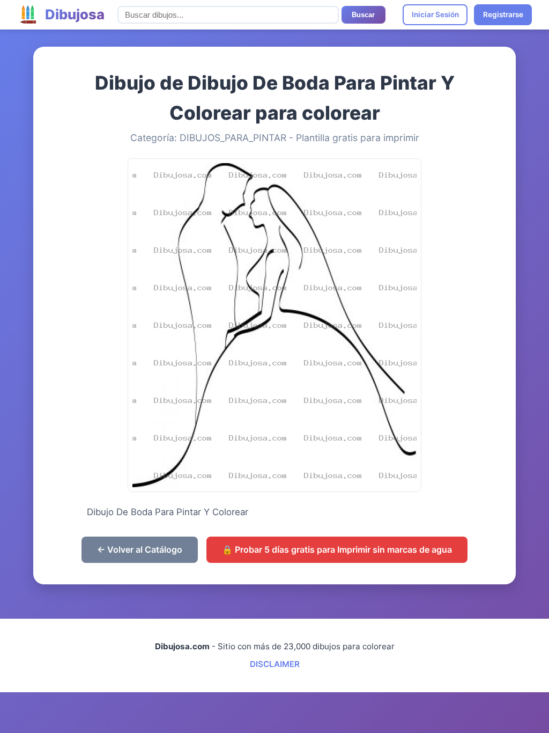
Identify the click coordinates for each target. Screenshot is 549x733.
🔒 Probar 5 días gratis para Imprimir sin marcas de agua (337, 549)
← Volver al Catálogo (139, 549)
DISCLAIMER (275, 664)
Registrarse (503, 14)
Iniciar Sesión (435, 14)
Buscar (363, 15)
